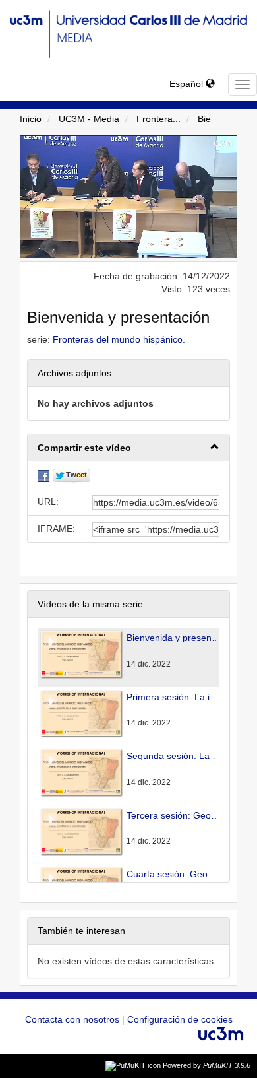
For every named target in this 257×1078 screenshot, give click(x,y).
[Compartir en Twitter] (71, 474)
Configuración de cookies (180, 1019)
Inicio (31, 119)
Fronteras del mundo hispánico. (119, 339)
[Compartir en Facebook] (43, 474)
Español (187, 84)
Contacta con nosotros (73, 1019)
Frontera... (158, 119)
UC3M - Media (89, 119)
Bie (204, 119)
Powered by (206, 1065)
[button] (128, 447)
